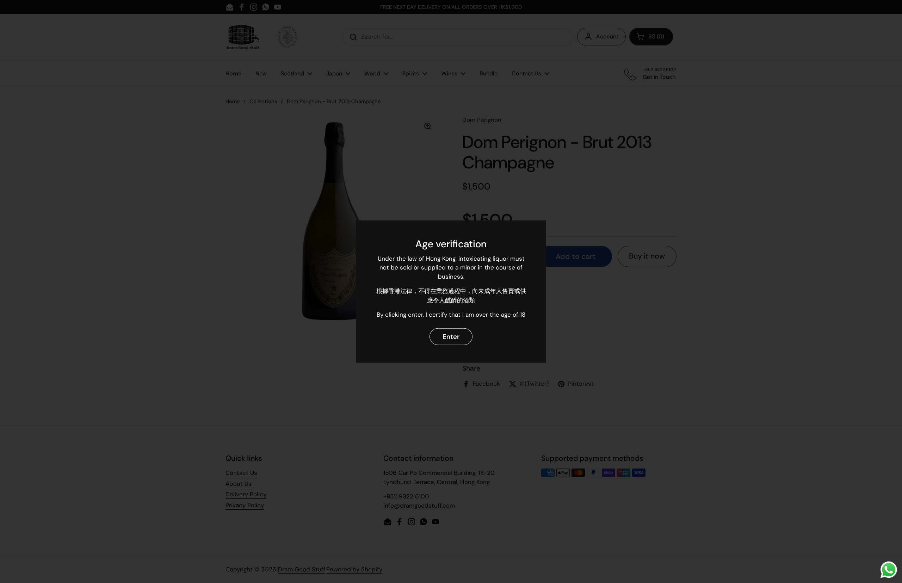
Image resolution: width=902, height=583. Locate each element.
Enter (451, 336)
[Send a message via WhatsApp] (888, 569)
